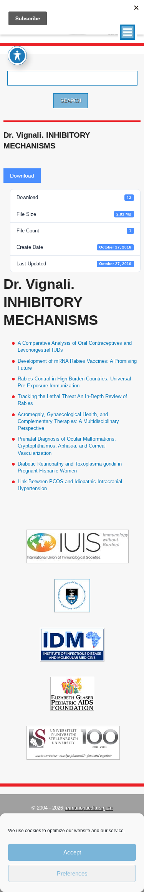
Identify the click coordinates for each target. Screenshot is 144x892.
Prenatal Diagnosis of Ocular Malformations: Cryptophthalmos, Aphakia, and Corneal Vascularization (67, 446)
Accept (72, 852)
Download (22, 176)
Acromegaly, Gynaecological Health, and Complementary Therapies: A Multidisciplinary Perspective (68, 421)
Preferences (72, 873)
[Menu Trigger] (127, 32)
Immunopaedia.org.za (89, 808)
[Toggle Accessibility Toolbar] (17, 55)
